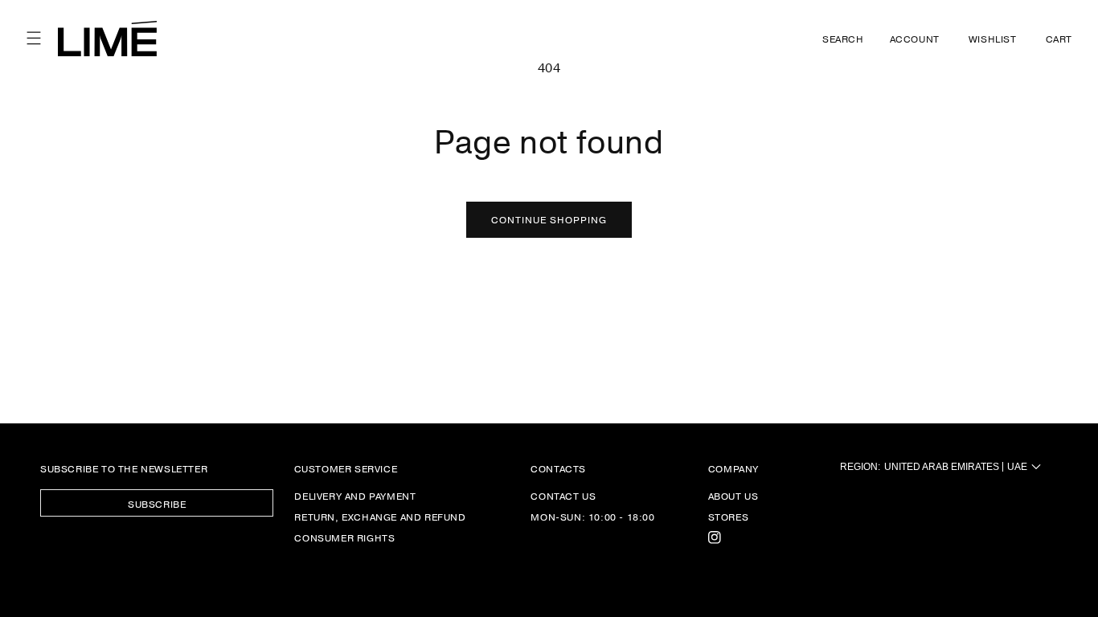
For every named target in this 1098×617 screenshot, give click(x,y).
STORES (728, 516)
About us (733, 496)
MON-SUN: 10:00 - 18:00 (592, 516)
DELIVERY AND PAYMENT (355, 496)
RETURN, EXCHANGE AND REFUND (379, 516)
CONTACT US (563, 496)
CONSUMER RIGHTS (344, 537)
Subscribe (157, 503)
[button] (34, 39)
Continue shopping (549, 219)
